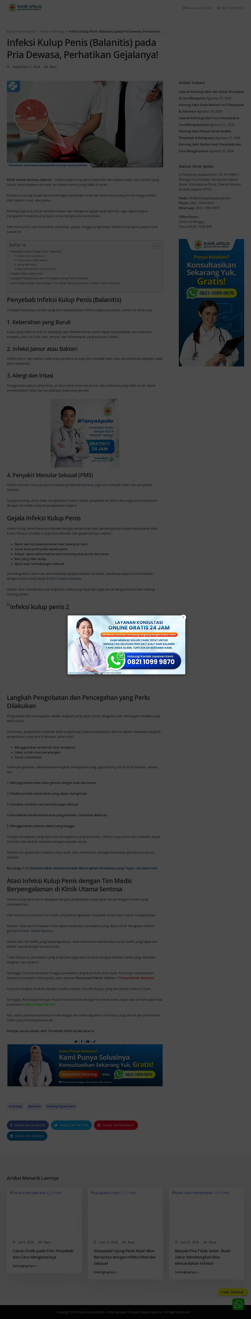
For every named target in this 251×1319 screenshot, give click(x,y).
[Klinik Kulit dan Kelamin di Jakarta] (126, 644)
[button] (125, 659)
